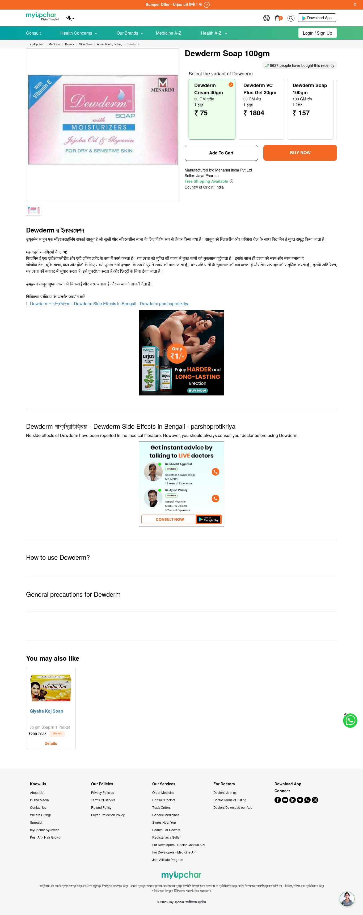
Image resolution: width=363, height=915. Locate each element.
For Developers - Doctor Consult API (178, 844)
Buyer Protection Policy (108, 814)
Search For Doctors (166, 829)
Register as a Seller (166, 837)
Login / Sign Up (317, 33)
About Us (36, 792)
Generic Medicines (165, 814)
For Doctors (224, 784)
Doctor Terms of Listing (229, 800)
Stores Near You (164, 822)
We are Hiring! (40, 814)
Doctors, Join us (225, 792)
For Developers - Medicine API (174, 852)
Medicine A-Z (168, 33)
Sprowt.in (37, 822)
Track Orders (161, 807)
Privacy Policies (102, 792)
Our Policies (102, 784)
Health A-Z (211, 33)
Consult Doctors (163, 800)
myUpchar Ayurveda (45, 829)
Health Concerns (76, 33)
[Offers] (266, 17)
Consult (33, 33)
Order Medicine (163, 792)
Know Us (38, 784)
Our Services (163, 784)
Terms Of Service (103, 800)
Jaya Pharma (207, 175)
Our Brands (127, 33)
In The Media (39, 800)
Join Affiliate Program (167, 859)
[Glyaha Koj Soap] (51, 687)
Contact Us (38, 807)
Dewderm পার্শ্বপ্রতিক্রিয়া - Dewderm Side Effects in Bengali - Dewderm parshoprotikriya (109, 303)
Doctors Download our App (232, 807)
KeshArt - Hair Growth (45, 837)
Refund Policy (101, 807)
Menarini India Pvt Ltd (233, 170)
